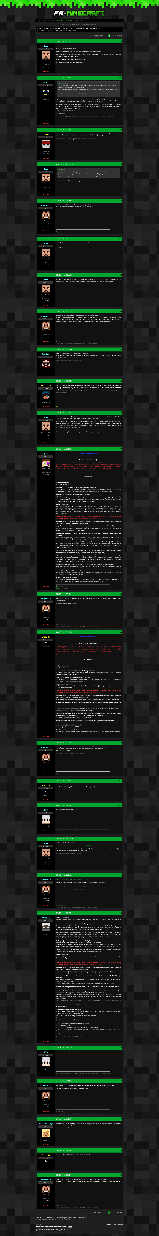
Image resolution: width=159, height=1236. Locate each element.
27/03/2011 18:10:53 (65, 1047)
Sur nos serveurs (53, 28)
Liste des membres (49, 20)
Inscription (69, 20)
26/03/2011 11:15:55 (64, 805)
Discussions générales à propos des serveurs (81, 28)
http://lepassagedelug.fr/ (62, 588)
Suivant (119, 36)
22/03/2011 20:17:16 (65, 311)
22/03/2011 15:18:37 (65, 275)
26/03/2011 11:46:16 (64, 839)
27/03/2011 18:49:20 (65, 1081)
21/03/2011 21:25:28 (65, 78)
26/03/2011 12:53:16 (65, 875)
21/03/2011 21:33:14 (65, 164)
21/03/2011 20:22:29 (65, 41)
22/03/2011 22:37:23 (65, 412)
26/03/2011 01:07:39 (65, 632)
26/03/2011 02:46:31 (65, 781)
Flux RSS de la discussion (115, 1225)
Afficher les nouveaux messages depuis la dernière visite (53, 1229)
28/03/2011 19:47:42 (65, 1175)
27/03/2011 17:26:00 (65, 913)
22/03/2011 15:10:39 (65, 239)
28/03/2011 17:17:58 (65, 1119)
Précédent (98, 36)
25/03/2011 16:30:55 (65, 449)
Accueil (38, 20)
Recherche (60, 20)
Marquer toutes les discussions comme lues (49, 1231)
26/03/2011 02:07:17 (65, 743)
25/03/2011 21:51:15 (65, 594)
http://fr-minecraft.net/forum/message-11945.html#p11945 (72, 879)
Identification (78, 20)
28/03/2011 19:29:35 (65, 1150)
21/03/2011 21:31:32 (65, 130)
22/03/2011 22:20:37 (65, 381)
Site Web (47, 67)
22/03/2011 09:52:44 (65, 200)
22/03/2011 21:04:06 (65, 349)
